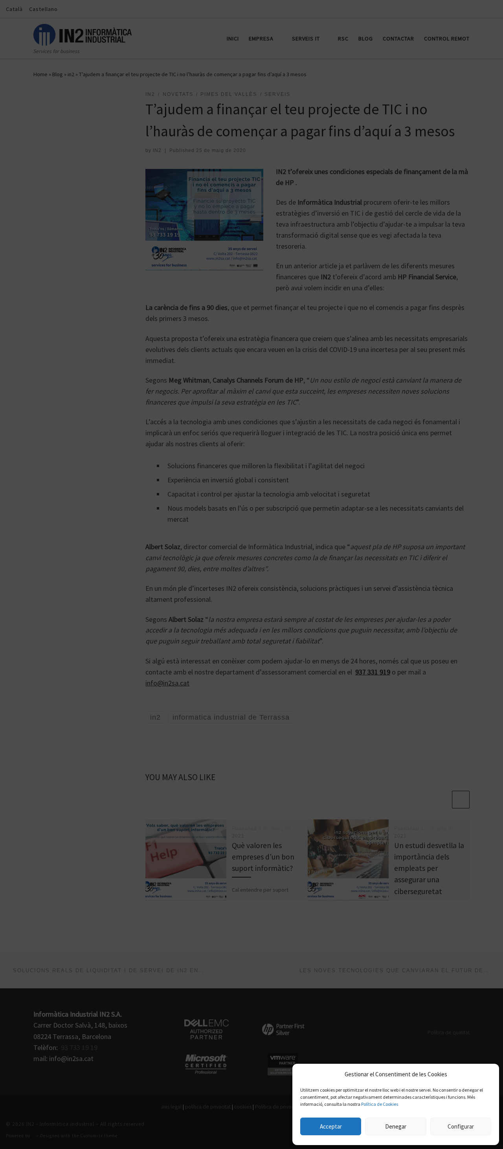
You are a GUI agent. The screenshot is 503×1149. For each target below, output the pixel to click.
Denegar (395, 1126)
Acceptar (331, 1126)
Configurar (461, 1126)
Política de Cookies (379, 1104)
